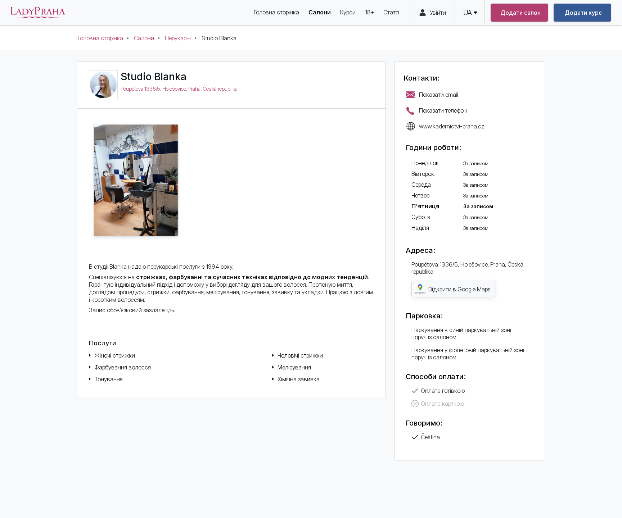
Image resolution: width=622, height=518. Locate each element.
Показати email (438, 94)
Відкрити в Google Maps (459, 289)
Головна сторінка (100, 38)
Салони (144, 38)
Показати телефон (443, 110)
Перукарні (178, 38)
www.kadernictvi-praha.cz (451, 126)
